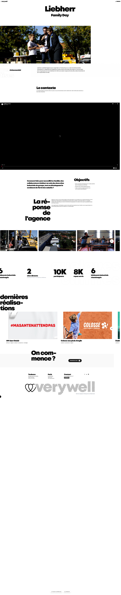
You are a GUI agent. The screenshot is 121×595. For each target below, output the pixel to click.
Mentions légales (79, 393)
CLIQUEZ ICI (66, 377)
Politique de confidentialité (89, 393)
